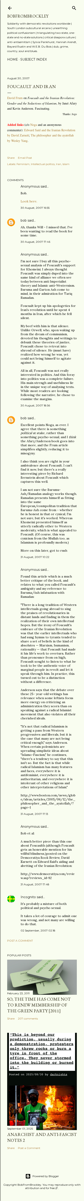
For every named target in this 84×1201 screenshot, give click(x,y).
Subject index (33, 59)
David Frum (15, 98)
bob (24, 220)
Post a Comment (20, 940)
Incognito (28, 897)
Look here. (29, 201)
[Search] (74, 7)
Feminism (23, 164)
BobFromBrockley (27, 16)
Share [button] (11, 157)
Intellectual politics (43, 164)
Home (12, 59)
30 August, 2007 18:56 (35, 405)
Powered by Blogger (45, 1176)
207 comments (28, 1018)
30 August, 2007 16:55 (35, 207)
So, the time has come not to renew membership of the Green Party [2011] (39, 1005)
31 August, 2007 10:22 (35, 557)
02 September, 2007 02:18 (38, 930)
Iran (58, 164)
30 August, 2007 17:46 (35, 241)
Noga (34, 124)
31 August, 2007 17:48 (35, 884)
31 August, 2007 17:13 (34, 814)
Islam (65, 164)
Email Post (25, 157)
